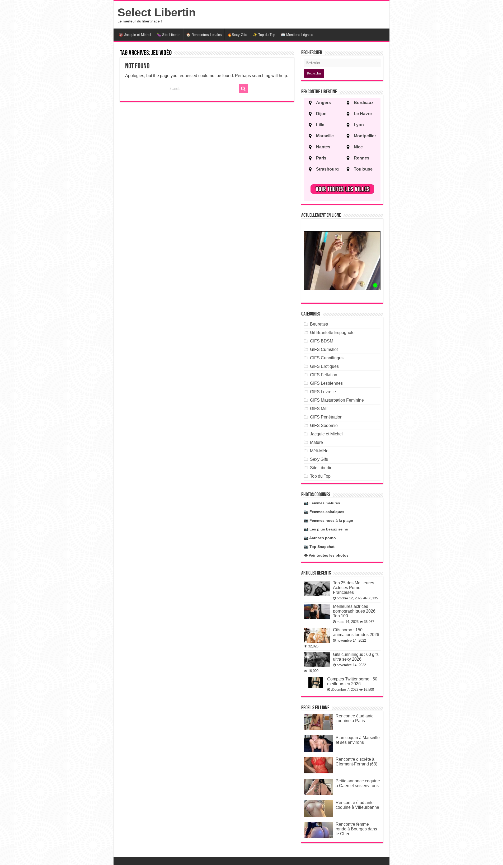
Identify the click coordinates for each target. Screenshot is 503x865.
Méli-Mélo (319, 451)
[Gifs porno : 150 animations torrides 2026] (317, 635)
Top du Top (320, 476)
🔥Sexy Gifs (237, 35)
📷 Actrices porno (320, 538)
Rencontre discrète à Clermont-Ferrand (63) (356, 761)
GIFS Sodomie (324, 425)
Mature (316, 442)
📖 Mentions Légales (297, 35)
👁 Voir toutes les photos (326, 555)
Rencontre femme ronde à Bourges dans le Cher (356, 829)
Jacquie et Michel (326, 434)
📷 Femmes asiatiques (324, 512)
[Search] (243, 88)
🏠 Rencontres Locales (204, 35)
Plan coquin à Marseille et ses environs (358, 740)
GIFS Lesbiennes (326, 383)
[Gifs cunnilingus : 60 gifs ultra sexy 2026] (317, 659)
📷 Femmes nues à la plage (328, 520)
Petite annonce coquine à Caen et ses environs (358, 783)
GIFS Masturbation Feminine (337, 400)
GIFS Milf (318, 408)
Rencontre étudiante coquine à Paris (355, 718)
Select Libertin (156, 12)
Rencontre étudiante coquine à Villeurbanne (357, 805)
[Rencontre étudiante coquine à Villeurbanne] (318, 808)
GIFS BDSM (321, 341)
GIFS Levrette (323, 391)
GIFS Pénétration (326, 417)
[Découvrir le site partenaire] (342, 261)
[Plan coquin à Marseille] (318, 743)
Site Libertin (321, 468)
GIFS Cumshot (324, 349)
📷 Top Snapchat (319, 546)
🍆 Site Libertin (168, 35)
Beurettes (319, 324)
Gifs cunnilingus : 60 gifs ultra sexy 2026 (356, 656)
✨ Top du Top (264, 35)
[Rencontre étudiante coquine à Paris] (318, 722)
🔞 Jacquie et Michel (135, 35)
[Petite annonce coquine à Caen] (318, 787)
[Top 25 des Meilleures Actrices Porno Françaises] (317, 588)
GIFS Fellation (323, 375)
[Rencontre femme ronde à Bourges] (318, 830)
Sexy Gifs (319, 459)
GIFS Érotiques (324, 366)
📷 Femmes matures (322, 503)
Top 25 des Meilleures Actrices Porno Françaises (353, 588)
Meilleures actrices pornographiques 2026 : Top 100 (355, 611)
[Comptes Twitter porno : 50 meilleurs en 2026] (314, 682)
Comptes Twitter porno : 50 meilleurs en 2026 (352, 681)
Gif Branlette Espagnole (332, 332)
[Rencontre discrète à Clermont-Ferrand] (318, 765)
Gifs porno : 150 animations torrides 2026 (356, 632)
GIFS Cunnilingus (327, 358)
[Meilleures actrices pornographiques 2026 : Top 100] (317, 611)
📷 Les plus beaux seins (326, 529)
